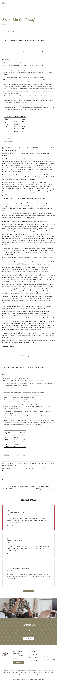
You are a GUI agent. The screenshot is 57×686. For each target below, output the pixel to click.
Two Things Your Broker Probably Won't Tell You (19, 488)
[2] (3, 153)
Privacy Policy (41, 679)
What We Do (32, 654)
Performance (33, 657)
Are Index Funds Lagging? (42, 488)
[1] (3, 148)
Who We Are (32, 651)
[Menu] (54, 2)
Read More (28, 591)
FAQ (29, 664)
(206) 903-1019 (17, 659)
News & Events (33, 660)
